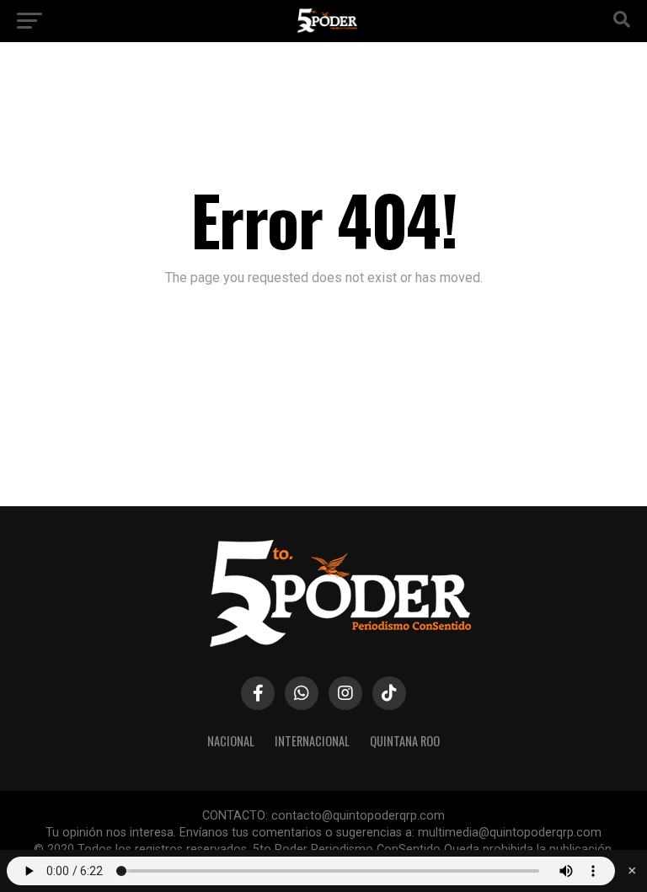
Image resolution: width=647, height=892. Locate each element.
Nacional (230, 741)
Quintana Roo (405, 741)
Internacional (312, 741)
